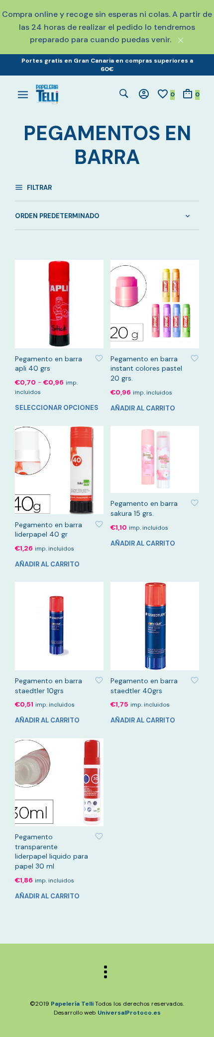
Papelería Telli (72, 1004)
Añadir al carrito (142, 408)
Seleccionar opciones (57, 407)
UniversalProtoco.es (129, 1013)
